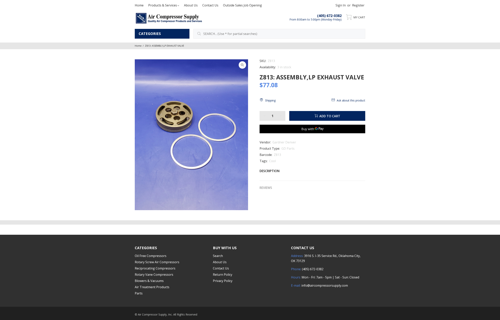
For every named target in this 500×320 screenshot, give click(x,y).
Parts (139, 293)
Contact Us (221, 268)
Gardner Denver (284, 142)
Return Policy (222, 274)
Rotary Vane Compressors (154, 274)
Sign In (341, 5)
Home (138, 45)
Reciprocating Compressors (155, 268)
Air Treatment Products (152, 287)
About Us (220, 262)
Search (218, 256)
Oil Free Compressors (150, 256)
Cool (272, 161)
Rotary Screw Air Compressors (157, 262)
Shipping (270, 100)
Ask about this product (351, 100)
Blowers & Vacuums (149, 281)
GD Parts (288, 148)
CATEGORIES (150, 33)
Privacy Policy (222, 281)
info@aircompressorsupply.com (324, 285)
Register (358, 5)
